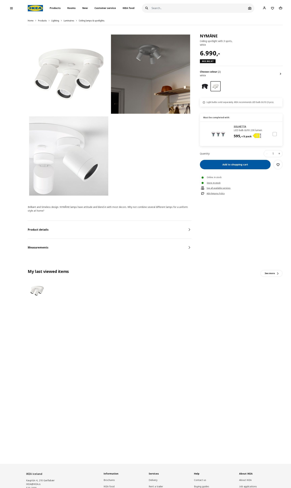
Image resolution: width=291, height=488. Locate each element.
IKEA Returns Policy (216, 193)
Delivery (153, 480)
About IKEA (245, 480)
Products (42, 20)
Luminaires (69, 20)
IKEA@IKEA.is (33, 484)
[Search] (147, 8)
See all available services (219, 188)
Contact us (200, 480)
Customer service (105, 8)
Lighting (55, 20)
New (85, 8)
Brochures (109, 480)
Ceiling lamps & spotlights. (92, 20)
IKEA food (128, 8)
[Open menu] (11, 8)
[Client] (264, 8)
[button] (56, 8)
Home (31, 20)
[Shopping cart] (280, 8)
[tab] (109, 230)
